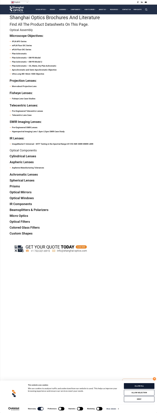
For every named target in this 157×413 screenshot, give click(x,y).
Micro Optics (19, 216)
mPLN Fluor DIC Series (22, 45)
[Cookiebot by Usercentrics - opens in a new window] (13, 408)
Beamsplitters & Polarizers (29, 210)
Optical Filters (20, 221)
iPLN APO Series (19, 41)
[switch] (61, 409)
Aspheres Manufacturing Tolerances (28, 168)
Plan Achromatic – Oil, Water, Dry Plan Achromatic (34, 66)
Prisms (15, 186)
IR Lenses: (17, 138)
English (17, 2)
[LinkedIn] (141, 2)
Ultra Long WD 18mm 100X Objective (28, 74)
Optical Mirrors (21, 192)
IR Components (21, 204)
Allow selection (139, 393)
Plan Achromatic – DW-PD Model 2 (27, 62)
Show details (111, 409)
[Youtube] (145, 2)
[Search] (146, 9)
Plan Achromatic (19, 53)
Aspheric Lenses (22, 162)
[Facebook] (137, 2)
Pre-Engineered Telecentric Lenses (27, 111)
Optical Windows (22, 198)
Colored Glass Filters (25, 227)
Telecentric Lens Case (22, 115)
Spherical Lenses (22, 180)
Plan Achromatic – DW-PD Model (26, 58)
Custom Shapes (21, 233)
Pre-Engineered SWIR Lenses (24, 127)
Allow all (139, 386)
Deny (139, 399)
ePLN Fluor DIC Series (21, 49)
